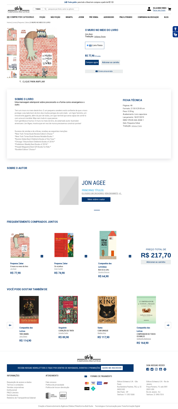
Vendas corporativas (15, 387)
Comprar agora (92, 62)
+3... (120, 193)
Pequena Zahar (23, 22)
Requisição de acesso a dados (19, 382)
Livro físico (97, 45)
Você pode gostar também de (27, 289)
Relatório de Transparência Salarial (21, 398)
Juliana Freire (100, 37)
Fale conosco (51, 382)
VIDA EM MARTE (111, 193)
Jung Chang (23, 336)
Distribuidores (12, 395)
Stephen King (102, 333)
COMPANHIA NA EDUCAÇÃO (148, 17)
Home (9, 22)
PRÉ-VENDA (93, 17)
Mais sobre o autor (96, 199)
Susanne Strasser (103, 272)
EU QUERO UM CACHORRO (93, 193)
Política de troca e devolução (57, 387)
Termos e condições (15, 385)
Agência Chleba (67, 406)
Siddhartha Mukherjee (144, 339)
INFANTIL (69, 17)
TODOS (37, 9)
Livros (14, 22)
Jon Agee (89, 34)
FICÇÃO (42, 17)
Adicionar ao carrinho (110, 62)
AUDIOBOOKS (109, 17)
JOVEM (81, 17)
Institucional (12, 390)
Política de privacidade (55, 385)
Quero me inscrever (111, 368)
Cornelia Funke (63, 333)
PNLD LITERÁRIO (125, 17)
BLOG (166, 17)
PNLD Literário (13, 393)
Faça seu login (159, 10)
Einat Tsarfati (58, 269)
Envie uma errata (105, 71)
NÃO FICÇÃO (55, 17)
